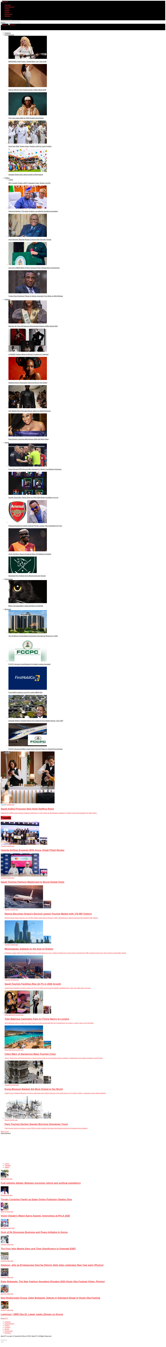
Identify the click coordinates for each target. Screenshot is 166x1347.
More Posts (5, 1132)
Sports (7, 12)
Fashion (7, 10)
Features (8, 5)
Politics (7, 9)
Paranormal (8, 14)
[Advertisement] (58, 1147)
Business (8, 16)
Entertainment (9, 7)
